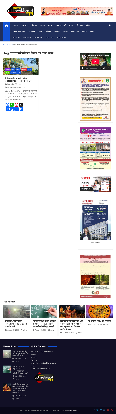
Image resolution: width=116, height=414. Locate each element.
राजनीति (56, 32)
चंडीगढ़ (50, 25)
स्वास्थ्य (92, 32)
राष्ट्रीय (65, 32)
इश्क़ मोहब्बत (27, 38)
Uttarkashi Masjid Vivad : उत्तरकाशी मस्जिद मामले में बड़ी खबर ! (19, 79)
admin (25, 330)
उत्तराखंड (15, 25)
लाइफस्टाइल (49, 38)
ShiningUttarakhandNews (16, 87)
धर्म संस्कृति (31, 32)
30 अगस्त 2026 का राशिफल (99, 321)
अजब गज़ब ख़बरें (61, 25)
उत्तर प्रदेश (25, 25)
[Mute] (104, 68)
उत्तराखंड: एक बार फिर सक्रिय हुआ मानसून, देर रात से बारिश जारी (16, 324)
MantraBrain (72, 410)
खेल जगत (80, 25)
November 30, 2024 (14, 84)
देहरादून (34, 25)
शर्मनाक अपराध (61, 38)
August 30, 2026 (13, 330)
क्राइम (71, 25)
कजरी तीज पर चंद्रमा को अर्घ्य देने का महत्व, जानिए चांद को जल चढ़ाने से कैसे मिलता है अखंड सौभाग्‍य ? (71, 325)
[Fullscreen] (108, 68)
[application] (95, 61)
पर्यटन (40, 32)
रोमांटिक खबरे (38, 38)
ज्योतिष (88, 25)
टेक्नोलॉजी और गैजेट (18, 32)
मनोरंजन (48, 32)
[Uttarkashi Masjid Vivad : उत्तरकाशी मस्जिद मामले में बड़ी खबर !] (21, 66)
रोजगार (84, 32)
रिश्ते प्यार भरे (75, 32)
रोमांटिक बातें (16, 38)
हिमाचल (42, 25)
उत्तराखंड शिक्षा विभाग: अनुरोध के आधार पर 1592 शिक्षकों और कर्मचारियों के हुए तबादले (44, 324)
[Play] (83, 68)
